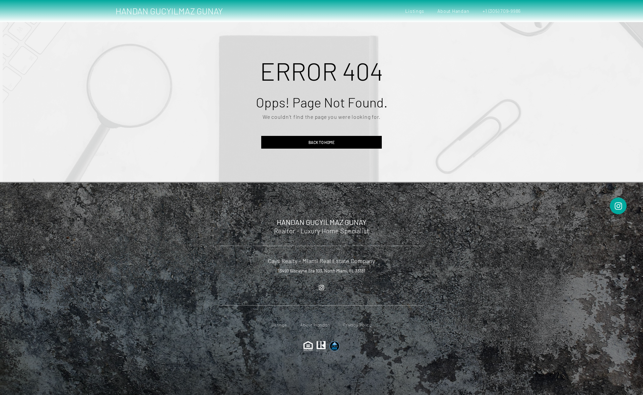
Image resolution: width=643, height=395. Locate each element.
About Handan (453, 11)
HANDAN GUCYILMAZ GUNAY (169, 11)
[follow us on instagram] (321, 288)
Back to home (321, 142)
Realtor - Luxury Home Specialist (321, 231)
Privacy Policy (357, 324)
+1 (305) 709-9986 (502, 11)
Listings (414, 11)
